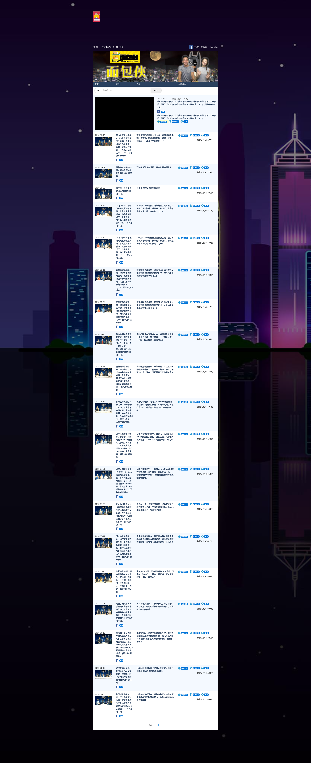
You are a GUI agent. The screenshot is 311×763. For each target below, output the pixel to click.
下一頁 (157, 725)
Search (156, 90)
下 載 (185, 121)
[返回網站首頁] (96, 19)
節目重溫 (107, 47)
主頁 (95, 47)
